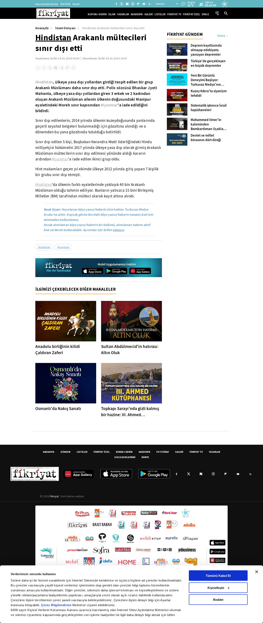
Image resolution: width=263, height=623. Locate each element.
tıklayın (118, 230)
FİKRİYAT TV (174, 14)
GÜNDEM (65, 451)
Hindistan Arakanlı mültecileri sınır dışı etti (113, 28)
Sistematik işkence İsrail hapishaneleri (209, 107)
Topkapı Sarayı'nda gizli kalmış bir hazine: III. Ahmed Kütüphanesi (130, 412)
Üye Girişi (65, 4)
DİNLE (205, 14)
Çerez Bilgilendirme (56, 605)
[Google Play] (116, 271)
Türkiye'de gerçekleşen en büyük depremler (208, 63)
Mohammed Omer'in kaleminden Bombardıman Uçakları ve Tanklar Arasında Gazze (208, 124)
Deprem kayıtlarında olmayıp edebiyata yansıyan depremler (206, 50)
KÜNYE (145, 457)
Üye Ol (76, 4)
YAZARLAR (123, 14)
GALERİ (148, 14)
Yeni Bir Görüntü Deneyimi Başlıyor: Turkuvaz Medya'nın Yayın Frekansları (206, 80)
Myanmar (109, 105)
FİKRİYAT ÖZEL (191, 14)
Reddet (218, 599)
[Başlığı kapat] (256, 571)
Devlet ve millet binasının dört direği (206, 137)
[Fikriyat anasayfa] (59, 268)
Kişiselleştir (216, 587)
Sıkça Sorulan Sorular (46, 4)
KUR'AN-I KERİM (97, 14)
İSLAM (111, 14)
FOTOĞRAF (162, 451)
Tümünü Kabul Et (218, 575)
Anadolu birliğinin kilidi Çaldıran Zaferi (57, 350)
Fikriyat (54, 496)
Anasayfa (42, 28)
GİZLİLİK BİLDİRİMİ (124, 457)
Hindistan (53, 37)
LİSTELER (160, 14)
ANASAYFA (48, 451)
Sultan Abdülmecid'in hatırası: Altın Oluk (129, 350)
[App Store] (92, 271)
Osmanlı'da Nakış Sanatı (58, 408)
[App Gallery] (140, 271)
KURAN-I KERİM (124, 451)
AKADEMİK (137, 14)
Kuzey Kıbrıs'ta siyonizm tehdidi (209, 93)
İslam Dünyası (65, 28)
